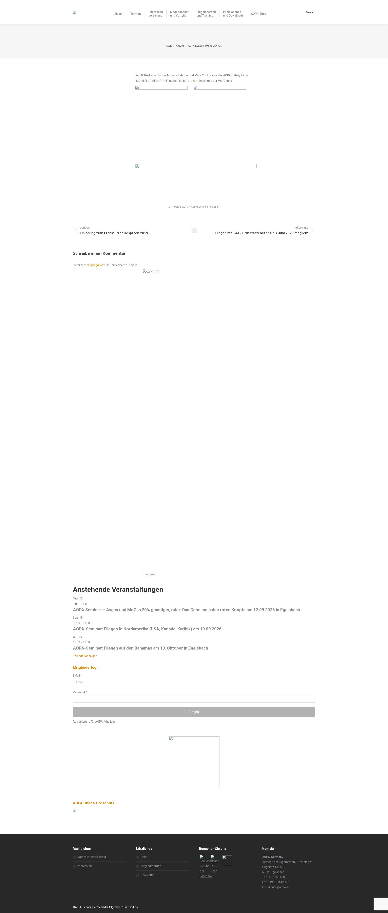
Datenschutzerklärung (91, 856)
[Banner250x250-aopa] (194, 785)
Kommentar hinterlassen (205, 206)
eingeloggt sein (96, 265)
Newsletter (148, 875)
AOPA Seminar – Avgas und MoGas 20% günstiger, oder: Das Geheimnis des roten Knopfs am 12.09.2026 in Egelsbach (186, 609)
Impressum (84, 866)
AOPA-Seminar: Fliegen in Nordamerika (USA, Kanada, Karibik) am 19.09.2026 (147, 629)
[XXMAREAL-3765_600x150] (196, 167)
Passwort (80, 692)
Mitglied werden (151, 866)
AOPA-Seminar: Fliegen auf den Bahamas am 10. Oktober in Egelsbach (140, 648)
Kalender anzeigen (85, 656)
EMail (77, 675)
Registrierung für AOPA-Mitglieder (95, 721)
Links (144, 856)
